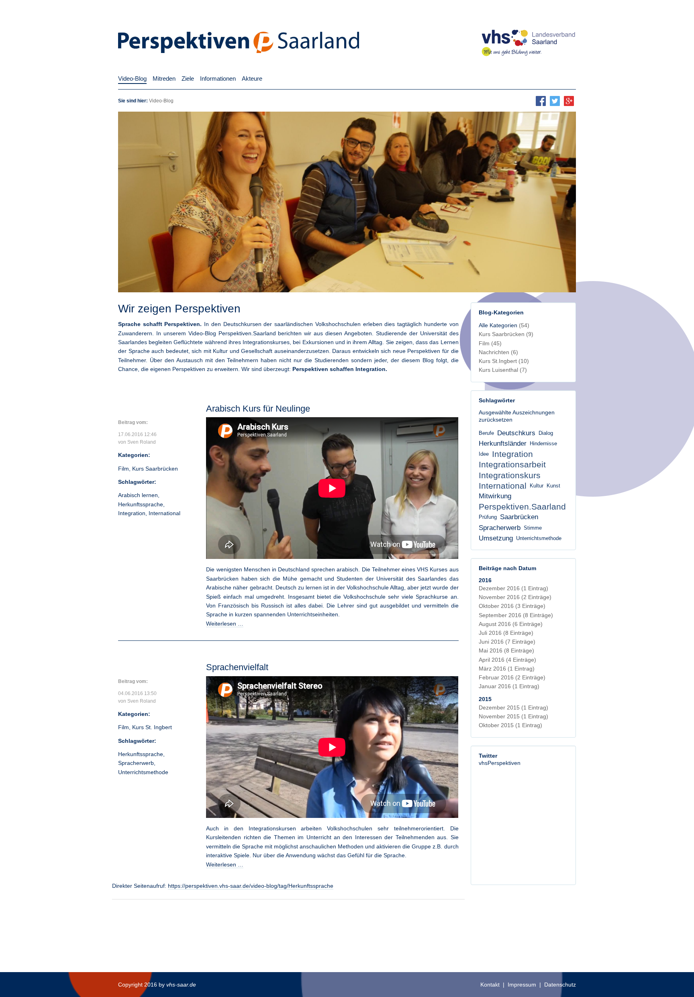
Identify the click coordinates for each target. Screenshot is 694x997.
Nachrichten (498, 352)
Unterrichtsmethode (143, 772)
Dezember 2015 (513, 707)
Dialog (546, 433)
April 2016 (507, 660)
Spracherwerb (136, 763)
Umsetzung (496, 538)
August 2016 (511, 624)
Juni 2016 (507, 641)
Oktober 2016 (512, 606)
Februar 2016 (512, 677)
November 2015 (513, 716)
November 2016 (515, 597)
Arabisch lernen (138, 495)
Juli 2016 (506, 633)
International (164, 513)
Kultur (536, 486)
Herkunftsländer (503, 443)
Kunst (553, 486)
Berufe (486, 433)
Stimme (533, 528)
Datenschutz (560, 984)
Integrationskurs (510, 475)
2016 (485, 580)
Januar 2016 (509, 686)
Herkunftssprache (140, 504)
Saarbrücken (519, 517)
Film (123, 468)
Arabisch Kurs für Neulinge (258, 409)
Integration (131, 513)
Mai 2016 (506, 650)
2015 (485, 699)
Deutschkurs (516, 433)
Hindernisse (543, 444)
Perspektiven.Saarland (522, 506)
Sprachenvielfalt (237, 667)
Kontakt (490, 984)
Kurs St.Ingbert (504, 361)
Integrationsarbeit (512, 464)
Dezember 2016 (513, 588)
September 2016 (516, 615)
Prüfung (488, 517)
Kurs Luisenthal (503, 370)
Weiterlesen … (224, 623)
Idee (484, 454)
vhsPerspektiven (499, 763)
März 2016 (507, 668)
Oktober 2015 (510, 725)
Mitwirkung (495, 496)
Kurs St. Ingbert (152, 727)
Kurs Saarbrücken (155, 468)
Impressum (522, 984)
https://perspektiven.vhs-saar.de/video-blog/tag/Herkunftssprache (250, 886)
